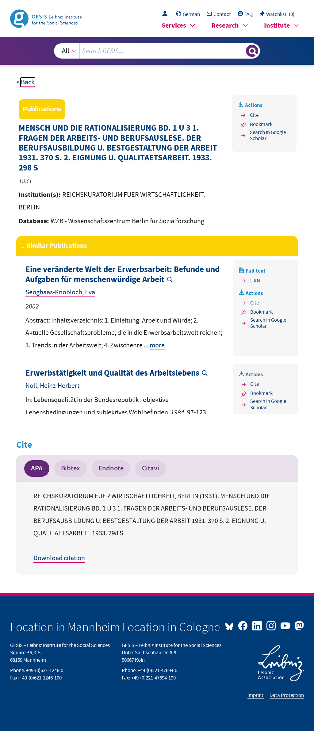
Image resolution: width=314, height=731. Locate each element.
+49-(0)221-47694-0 (157, 670)
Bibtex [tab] (70, 468)
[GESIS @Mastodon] (298, 625)
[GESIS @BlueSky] (230, 625)
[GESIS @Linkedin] (258, 625)
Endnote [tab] (111, 468)
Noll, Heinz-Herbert (52, 385)
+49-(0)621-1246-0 (44, 670)
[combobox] (157, 51)
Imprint (255, 695)
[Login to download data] (166, 14)
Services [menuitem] (174, 25)
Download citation (59, 558)
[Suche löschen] (240, 51)
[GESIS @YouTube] (286, 625)
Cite (254, 115)
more (157, 345)
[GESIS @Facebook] (243, 625)
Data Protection (287, 695)
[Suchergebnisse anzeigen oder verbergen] (252, 51)
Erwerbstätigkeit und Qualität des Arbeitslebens (112, 373)
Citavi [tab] (150, 468)
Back (28, 82)
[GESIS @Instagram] (272, 625)
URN (255, 280)
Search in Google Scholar (268, 135)
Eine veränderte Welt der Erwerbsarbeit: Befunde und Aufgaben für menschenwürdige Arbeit (122, 274)
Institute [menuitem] (277, 25)
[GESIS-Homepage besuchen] (46, 18)
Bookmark (261, 124)
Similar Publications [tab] (57, 246)
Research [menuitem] (225, 25)
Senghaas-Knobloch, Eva (60, 292)
